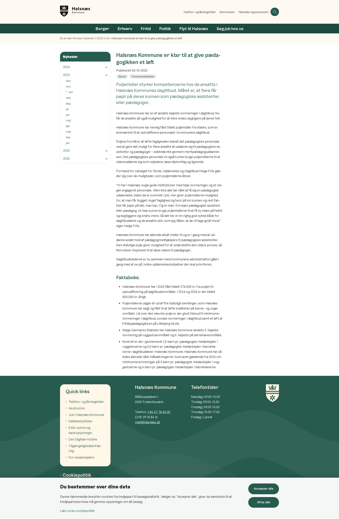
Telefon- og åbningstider (86, 402)
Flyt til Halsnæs (193, 28)
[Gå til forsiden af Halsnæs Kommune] (120, 12)
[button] (105, 67)
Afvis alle (263, 502)
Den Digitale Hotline (83, 439)
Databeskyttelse (80, 421)
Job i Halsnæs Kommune (86, 415)
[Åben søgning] (274, 12)
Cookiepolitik (77, 475)
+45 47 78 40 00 (158, 412)
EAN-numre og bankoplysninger (80, 430)
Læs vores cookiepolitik (77, 511)
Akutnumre (77, 408)
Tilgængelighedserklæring (85, 448)
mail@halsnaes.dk (147, 422)
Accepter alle (263, 489)
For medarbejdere (81, 457)
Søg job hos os (229, 28)
